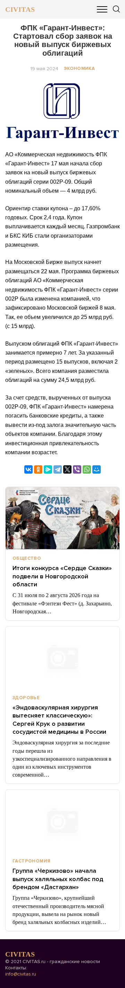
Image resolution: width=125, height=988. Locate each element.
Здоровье (26, 698)
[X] (67, 469)
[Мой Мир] (96, 469)
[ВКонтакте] (28, 469)
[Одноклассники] (38, 469)
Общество (26, 558)
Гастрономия (31, 861)
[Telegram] (57, 469)
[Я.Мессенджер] (48, 469)
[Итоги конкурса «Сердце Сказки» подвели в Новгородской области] (62, 518)
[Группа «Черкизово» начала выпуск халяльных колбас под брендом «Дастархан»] (62, 821)
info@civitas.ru (20, 974)
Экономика (79, 68)
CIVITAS (20, 9)
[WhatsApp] (87, 469)
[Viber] (77, 469)
